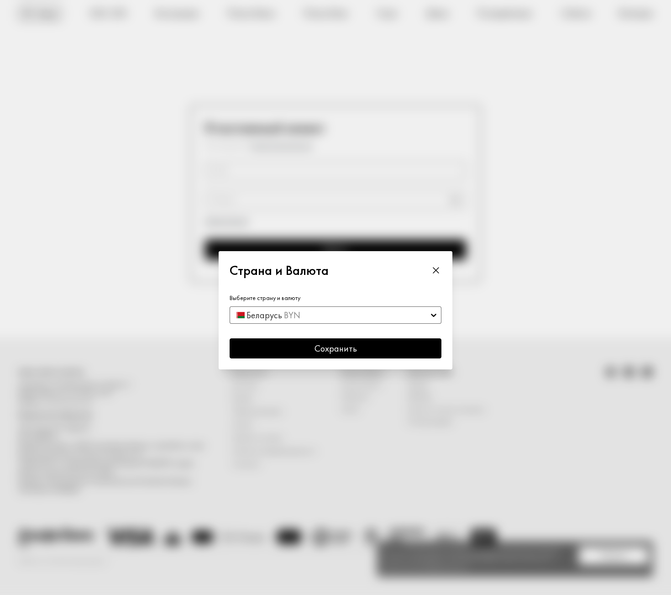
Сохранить (336, 348)
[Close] (435, 270)
